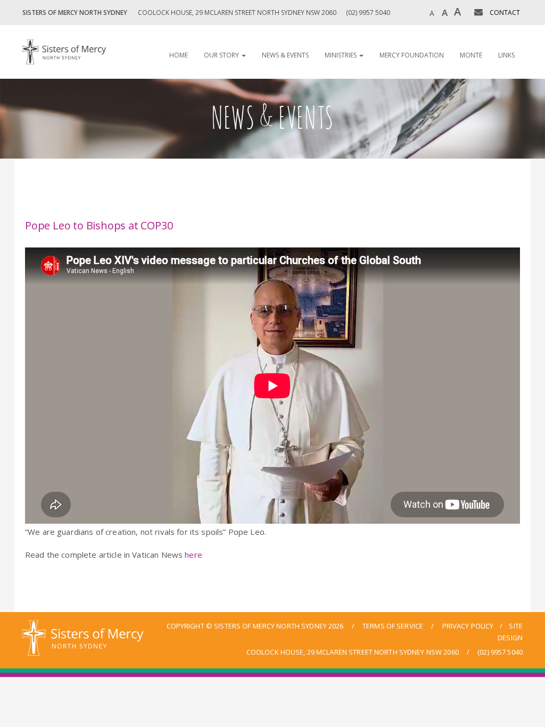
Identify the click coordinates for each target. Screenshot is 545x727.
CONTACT (505, 12)
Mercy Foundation (411, 55)
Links (506, 55)
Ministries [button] (341, 55)
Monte (471, 55)
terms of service (392, 626)
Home (178, 55)
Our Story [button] (222, 55)
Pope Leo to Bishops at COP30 (98, 225)
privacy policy (468, 626)
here (193, 554)
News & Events (285, 55)
